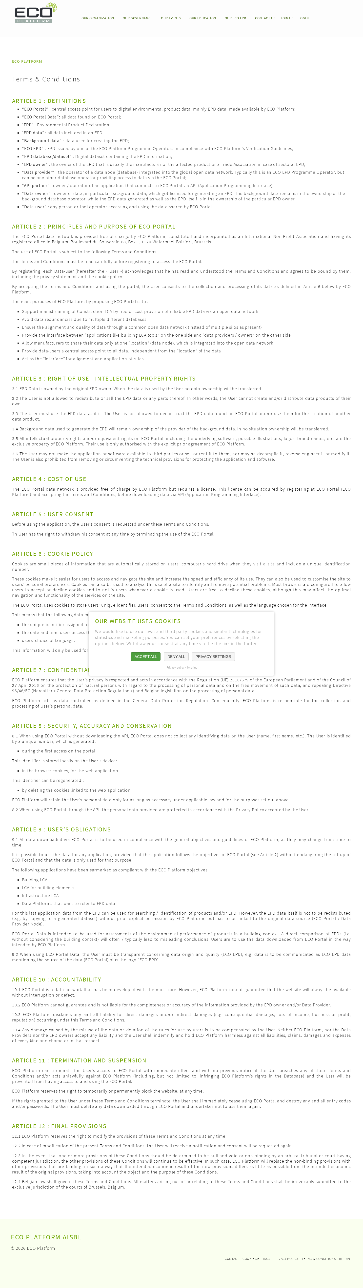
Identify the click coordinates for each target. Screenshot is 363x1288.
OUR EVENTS (171, 18)
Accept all (146, 657)
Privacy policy (286, 1258)
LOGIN (304, 18)
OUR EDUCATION (202, 18)
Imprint (345, 1258)
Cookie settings (256, 1258)
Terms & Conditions (319, 1258)
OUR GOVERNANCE (137, 18)
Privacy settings (213, 657)
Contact (232, 1258)
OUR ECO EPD (235, 18)
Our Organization (97, 18)
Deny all (176, 657)
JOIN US (287, 18)
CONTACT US (265, 18)
